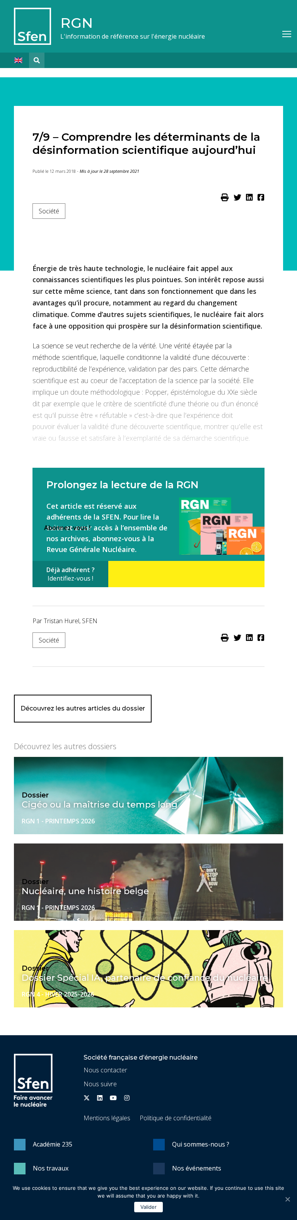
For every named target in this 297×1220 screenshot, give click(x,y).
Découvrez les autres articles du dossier (82, 708)
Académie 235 (52, 1144)
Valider (148, 1207)
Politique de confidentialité (176, 1118)
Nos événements (196, 1168)
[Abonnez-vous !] (186, 574)
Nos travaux (50, 1168)
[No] (287, 1199)
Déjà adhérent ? (70, 574)
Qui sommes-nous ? (200, 1144)
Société (49, 211)
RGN (76, 22)
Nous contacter (105, 1070)
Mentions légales (107, 1118)
